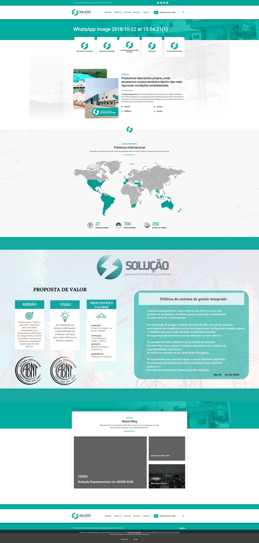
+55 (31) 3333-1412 (167, 12)
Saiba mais (124, 539)
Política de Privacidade (134, 532)
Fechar (135, 539)
